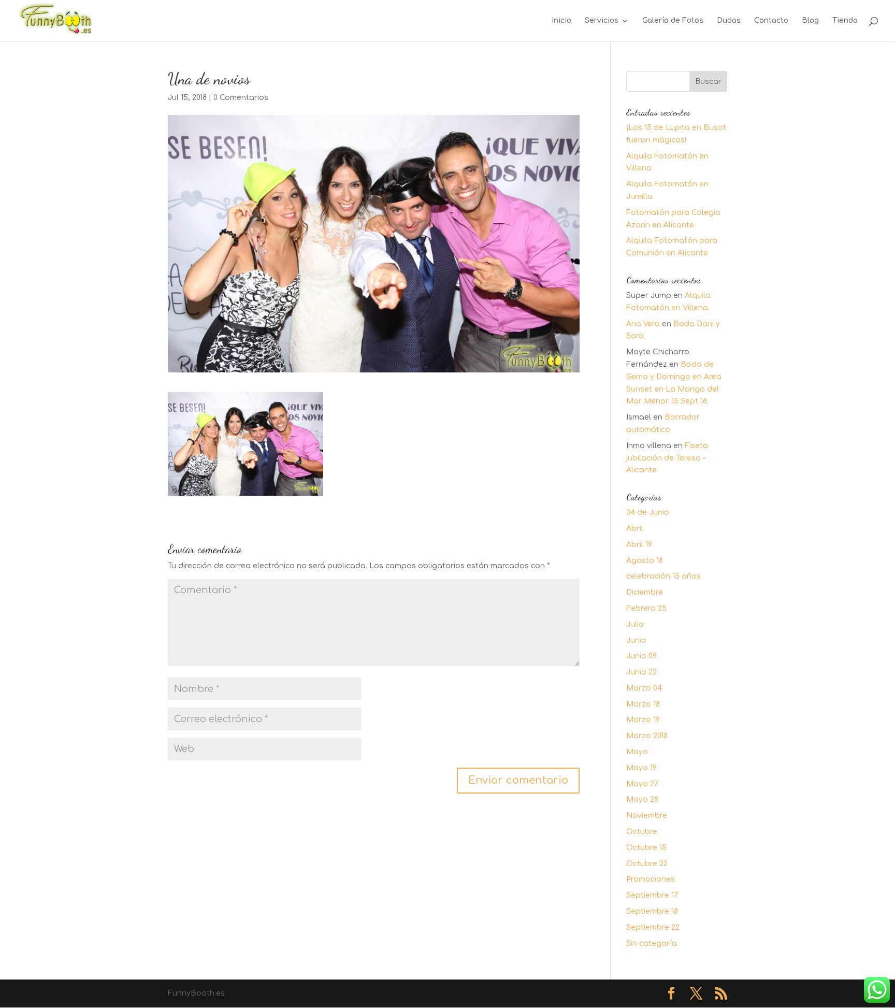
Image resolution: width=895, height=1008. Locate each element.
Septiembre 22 (653, 927)
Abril (634, 528)
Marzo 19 (643, 720)
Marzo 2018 (647, 736)
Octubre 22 (647, 864)
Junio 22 (641, 672)
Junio (636, 640)
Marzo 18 (643, 704)
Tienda (845, 20)
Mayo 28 (642, 799)
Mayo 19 (641, 768)
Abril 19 (639, 545)
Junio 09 (641, 656)
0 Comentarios (240, 98)
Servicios (601, 20)
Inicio (561, 20)
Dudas (729, 20)
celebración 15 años (663, 576)
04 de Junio (647, 512)
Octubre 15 (646, 848)
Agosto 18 (644, 561)
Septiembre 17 (652, 895)
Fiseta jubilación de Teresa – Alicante (667, 458)
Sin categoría (651, 943)
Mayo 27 (642, 784)
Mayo (637, 752)
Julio (635, 624)
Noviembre (646, 815)
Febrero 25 (646, 608)
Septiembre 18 (652, 911)
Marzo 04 (644, 688)
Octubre (641, 832)
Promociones (650, 879)
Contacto (771, 20)
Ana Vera (643, 324)
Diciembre (644, 592)
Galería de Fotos (672, 20)
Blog (810, 20)
